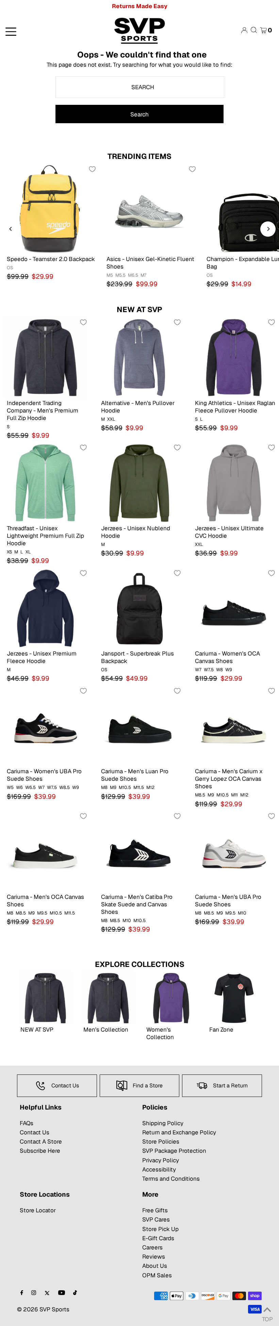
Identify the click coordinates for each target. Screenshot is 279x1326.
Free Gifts (155, 1210)
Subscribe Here (40, 1150)
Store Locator (38, 1210)
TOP (267, 1317)
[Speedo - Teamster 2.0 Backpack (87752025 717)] (49, 208)
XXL (111, 419)
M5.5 (120, 275)
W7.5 (209, 670)
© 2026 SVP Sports (43, 1309)
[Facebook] (21, 1293)
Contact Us (34, 1132)
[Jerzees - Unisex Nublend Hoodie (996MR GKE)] (140, 482)
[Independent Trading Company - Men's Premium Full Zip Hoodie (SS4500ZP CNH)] (45, 357)
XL (28, 552)
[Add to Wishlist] (92, 169)
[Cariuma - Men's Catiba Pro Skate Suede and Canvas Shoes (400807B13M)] (140, 851)
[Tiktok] (75, 1293)
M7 (143, 275)
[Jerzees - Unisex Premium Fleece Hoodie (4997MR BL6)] (45, 608)
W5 (10, 787)
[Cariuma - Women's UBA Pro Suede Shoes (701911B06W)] (45, 726)
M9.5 (42, 913)
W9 (228, 670)
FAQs (26, 1123)
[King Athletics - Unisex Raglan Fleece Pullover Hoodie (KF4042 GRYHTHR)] (234, 357)
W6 (19, 787)
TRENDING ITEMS (139, 156)
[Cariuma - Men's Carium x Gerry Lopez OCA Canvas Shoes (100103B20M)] (234, 726)
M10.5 (125, 787)
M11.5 (138, 787)
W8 (219, 670)
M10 (126, 920)
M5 (109, 275)
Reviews (153, 1256)
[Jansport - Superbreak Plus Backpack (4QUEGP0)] (140, 608)
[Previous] (11, 229)
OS (10, 268)
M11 (234, 795)
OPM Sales (157, 1275)
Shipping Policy (162, 1123)
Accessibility (159, 1169)
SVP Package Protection (174, 1150)
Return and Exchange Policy (179, 1132)
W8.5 (64, 787)
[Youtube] (61, 1293)
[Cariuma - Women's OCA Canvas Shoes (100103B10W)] (234, 608)
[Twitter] (47, 1293)
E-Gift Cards (158, 1238)
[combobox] (139, 87)
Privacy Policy (160, 1160)
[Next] (268, 229)
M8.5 (200, 795)
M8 (104, 787)
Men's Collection (105, 1029)
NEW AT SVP (139, 309)
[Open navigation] (46, 31)
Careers (152, 1247)
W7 (198, 670)
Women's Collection (160, 1033)
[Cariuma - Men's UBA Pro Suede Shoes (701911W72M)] (234, 851)
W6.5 (30, 787)
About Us (154, 1266)
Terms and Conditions (171, 1178)
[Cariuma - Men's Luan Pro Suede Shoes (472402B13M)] (140, 726)
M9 (113, 787)
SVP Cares (156, 1219)
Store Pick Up (160, 1229)
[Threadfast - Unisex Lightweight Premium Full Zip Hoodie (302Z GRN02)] (45, 482)
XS (9, 552)
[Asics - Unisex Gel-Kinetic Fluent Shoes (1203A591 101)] (149, 208)
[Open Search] (254, 30)
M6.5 (133, 275)
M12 (150, 787)
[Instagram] (33, 1293)
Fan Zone (221, 1029)
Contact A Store (41, 1141)
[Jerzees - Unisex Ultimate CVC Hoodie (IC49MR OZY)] (234, 482)
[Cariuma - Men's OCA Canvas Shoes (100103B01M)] (45, 851)
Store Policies (160, 1141)
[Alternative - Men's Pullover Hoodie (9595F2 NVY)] (140, 357)
